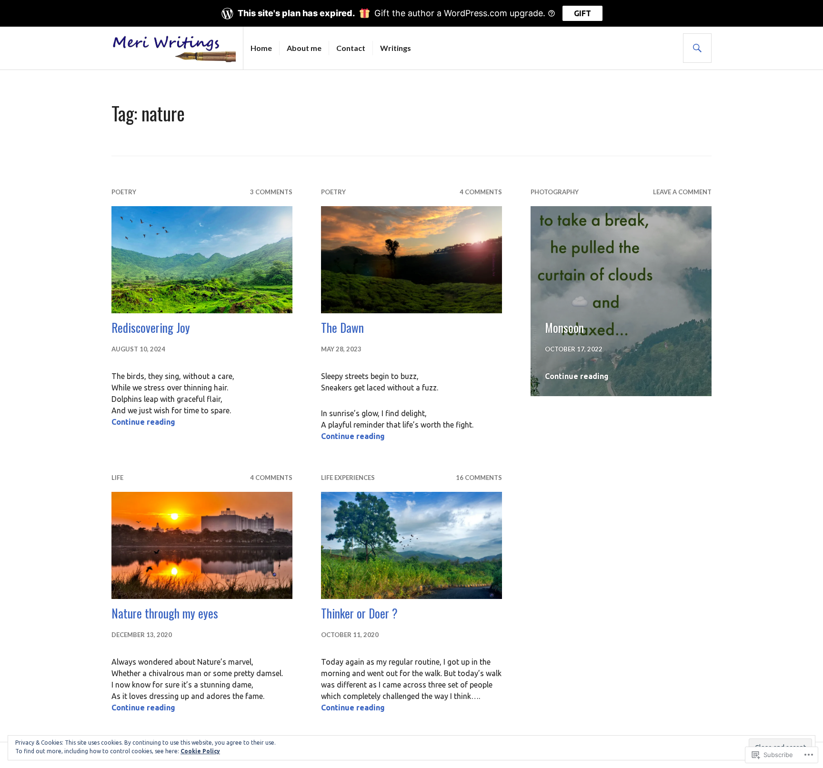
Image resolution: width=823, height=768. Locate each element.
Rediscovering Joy (150, 327)
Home (261, 47)
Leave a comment (682, 192)
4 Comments (481, 192)
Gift (582, 13)
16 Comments (479, 477)
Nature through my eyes (164, 613)
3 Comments (271, 192)
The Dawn (342, 327)
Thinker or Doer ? (359, 613)
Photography (555, 192)
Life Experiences (348, 477)
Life (117, 477)
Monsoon (564, 327)
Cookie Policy (200, 751)
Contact (350, 47)
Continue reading (143, 422)
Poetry (123, 192)
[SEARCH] (697, 48)
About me (304, 47)
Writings (395, 47)
